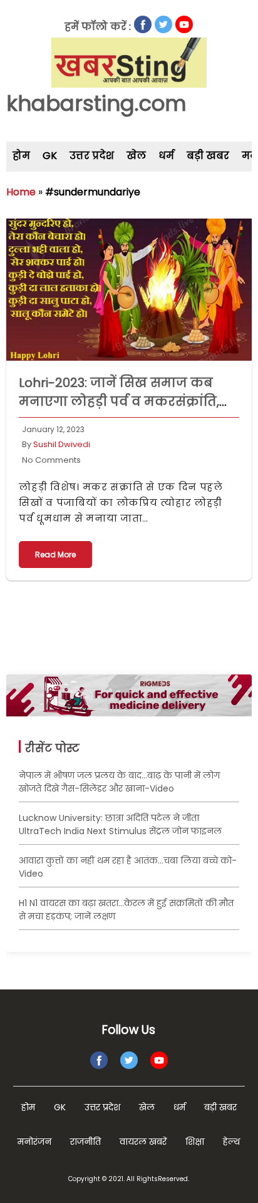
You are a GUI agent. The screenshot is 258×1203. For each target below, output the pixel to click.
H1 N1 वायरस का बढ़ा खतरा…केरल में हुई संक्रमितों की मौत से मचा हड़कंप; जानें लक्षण (126, 909)
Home (21, 192)
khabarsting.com (96, 103)
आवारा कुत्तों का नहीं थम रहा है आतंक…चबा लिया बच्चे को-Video (128, 867)
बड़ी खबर (208, 155)
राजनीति (85, 1141)
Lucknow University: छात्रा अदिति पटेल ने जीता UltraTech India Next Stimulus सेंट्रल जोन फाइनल (120, 824)
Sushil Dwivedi (61, 444)
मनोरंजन (34, 1141)
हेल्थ (231, 1141)
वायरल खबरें (143, 1141)
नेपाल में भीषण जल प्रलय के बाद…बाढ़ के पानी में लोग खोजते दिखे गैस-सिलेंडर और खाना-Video (119, 782)
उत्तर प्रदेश (92, 155)
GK (50, 155)
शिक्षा (194, 1141)
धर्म (166, 155)
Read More (55, 554)
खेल (136, 155)
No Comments (51, 460)
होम (21, 155)
